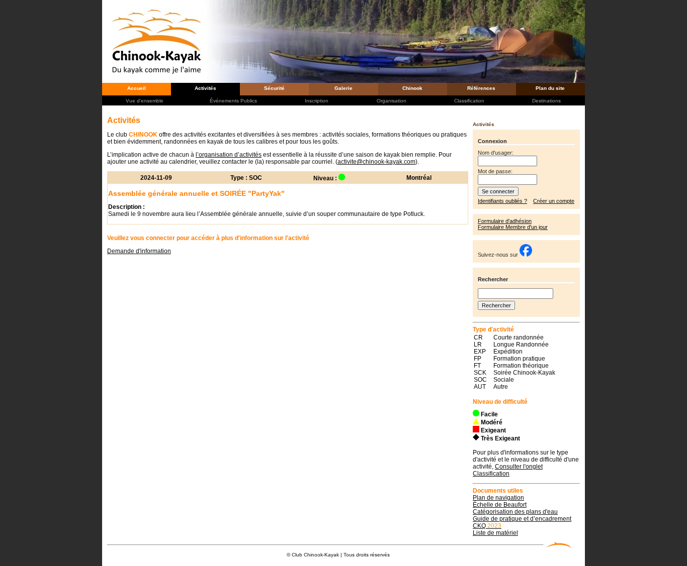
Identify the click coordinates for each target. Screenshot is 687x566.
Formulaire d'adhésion (505, 221)
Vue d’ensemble (144, 100)
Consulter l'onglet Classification (508, 470)
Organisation (391, 100)
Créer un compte (553, 201)
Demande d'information (139, 251)
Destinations (546, 100)
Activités (205, 88)
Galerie (343, 88)
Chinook (412, 88)
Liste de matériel (495, 532)
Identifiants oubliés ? (502, 201)
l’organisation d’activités (229, 154)
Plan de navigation (498, 497)
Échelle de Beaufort (500, 504)
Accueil (136, 88)
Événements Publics (233, 100)
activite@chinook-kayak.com (376, 161)
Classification (469, 100)
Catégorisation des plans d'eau (515, 511)
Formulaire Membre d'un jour (513, 227)
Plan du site (550, 88)
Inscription (316, 100)
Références (481, 88)
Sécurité (274, 88)
